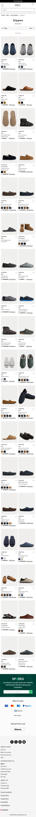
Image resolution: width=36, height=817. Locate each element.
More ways (17, 715)
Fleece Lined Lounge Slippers (5, 64)
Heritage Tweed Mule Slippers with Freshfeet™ (6, 664)
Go (31, 692)
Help (2, 757)
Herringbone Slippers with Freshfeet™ (4, 277)
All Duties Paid (18, 1)
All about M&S (5, 788)
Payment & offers (5, 771)
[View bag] (33, 4)
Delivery (3, 750)
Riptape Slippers (5, 309)
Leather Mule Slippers (21, 628)
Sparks (3, 764)
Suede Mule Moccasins (21, 520)
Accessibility (4, 802)
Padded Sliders (5, 376)
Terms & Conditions (6, 792)
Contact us (4, 783)
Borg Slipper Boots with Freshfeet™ (6, 343)
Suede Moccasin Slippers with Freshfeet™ (5, 170)
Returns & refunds (6, 755)
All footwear (14, 15)
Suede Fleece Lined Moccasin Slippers (6, 205)
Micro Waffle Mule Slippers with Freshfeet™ (5, 136)
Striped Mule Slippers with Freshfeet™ (21, 664)
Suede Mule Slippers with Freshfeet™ (6, 448)
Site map (3, 777)
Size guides (4, 774)
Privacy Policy (5, 795)
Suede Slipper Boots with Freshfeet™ (23, 240)
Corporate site (5, 785)
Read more (18, 23)
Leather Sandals (5, 627)
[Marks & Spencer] (17, 6)
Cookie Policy (5, 799)
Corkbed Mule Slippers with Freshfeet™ (22, 344)
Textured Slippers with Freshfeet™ (23, 310)
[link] (2, 810)
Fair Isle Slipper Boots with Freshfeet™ (22, 136)
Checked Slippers (23, 484)
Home (3, 15)
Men (8, 15)
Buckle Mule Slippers (4, 100)
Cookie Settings (5, 805)
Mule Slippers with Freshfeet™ (6, 240)
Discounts (4, 766)
